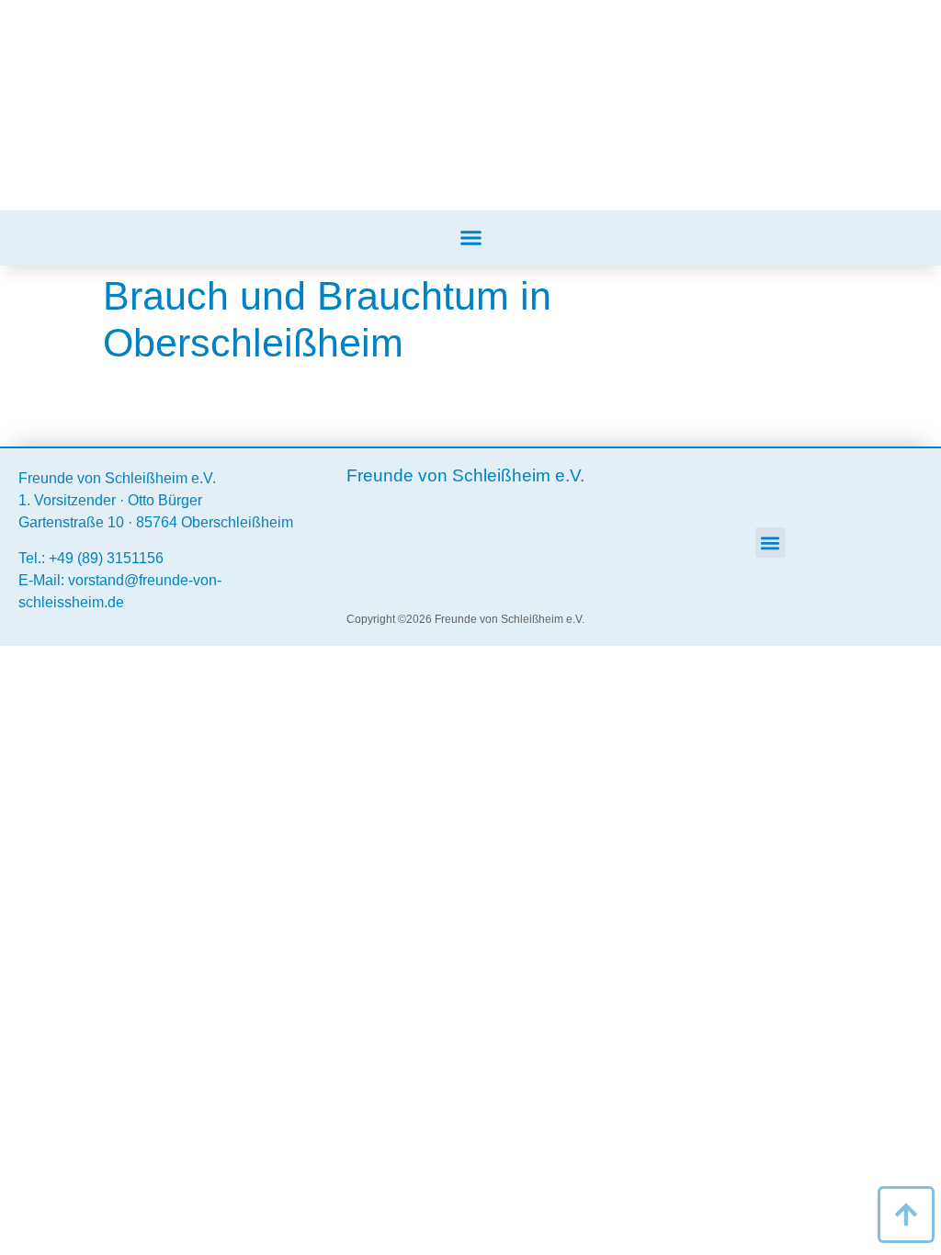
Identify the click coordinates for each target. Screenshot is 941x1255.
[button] (470, 237)
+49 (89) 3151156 (106, 558)
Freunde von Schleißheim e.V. (117, 478)
